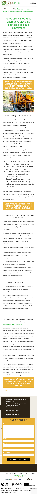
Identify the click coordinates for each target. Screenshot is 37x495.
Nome (5, 438)
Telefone (6, 448)
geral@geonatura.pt (13, 415)
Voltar (5, 390)
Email (5, 443)
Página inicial (8, 9)
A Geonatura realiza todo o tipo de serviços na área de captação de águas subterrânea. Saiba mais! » (18, 206)
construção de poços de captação (12, 324)
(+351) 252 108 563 (13, 410)
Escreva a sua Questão (10, 424)
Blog (14, 9)
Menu (34, 3)
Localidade (6, 452)
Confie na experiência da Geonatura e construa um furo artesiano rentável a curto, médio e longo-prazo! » (18, 382)
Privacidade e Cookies (20, 475)
